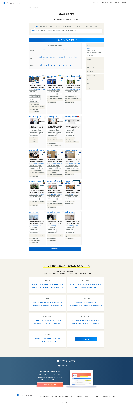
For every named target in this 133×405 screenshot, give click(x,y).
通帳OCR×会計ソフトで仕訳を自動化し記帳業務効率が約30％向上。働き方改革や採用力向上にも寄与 (73, 191)
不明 (40, 65)
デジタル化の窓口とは (44, 396)
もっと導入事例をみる (55, 248)
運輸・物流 (52, 57)
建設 (76, 57)
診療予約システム (48, 302)
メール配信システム (85, 320)
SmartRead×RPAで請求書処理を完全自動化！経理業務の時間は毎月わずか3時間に (55, 191)
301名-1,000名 (60, 65)
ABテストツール (95, 320)
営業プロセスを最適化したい (36, 170)
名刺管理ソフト (38, 338)
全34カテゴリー (47, 309)
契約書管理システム (91, 302)
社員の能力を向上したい (35, 240)
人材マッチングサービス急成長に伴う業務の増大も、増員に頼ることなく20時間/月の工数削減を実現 (37, 191)
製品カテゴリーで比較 (107, 3)
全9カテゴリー (47, 291)
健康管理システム (91, 287)
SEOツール (81, 323)
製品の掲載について (107, 396)
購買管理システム (97, 305)
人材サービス (42, 60)
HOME (30, 7)
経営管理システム (48, 284)
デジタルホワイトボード (40, 320)
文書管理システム (66, 49)
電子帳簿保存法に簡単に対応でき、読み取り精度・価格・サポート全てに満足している (73, 222)
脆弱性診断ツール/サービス (41, 323)
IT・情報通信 (60, 57)
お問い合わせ (98, 396)
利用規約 (71, 396)
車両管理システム (37, 305)
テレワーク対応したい (71, 30)
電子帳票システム (43, 52)
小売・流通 (45, 57)
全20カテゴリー (85, 309)
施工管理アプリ (58, 302)
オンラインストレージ (55, 49)
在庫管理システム (47, 305)
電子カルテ (40, 302)
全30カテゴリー (47, 327)
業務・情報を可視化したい (53, 96)
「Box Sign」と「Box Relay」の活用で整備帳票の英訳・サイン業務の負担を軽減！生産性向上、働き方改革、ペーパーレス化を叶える (37, 86)
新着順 (57, 73)
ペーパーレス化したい (41, 30)
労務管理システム (87, 305)
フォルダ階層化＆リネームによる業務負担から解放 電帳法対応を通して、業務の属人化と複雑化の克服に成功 (37, 127)
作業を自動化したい (34, 109)
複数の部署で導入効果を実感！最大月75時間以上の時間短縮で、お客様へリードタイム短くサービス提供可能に (37, 160)
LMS (76, 287)
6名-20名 (45, 65)
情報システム (33, 91)
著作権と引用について (79, 396)
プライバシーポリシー (89, 396)
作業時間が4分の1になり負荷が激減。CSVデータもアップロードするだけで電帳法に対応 (55, 222)
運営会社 (114, 396)
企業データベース (36, 287)
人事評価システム (96, 284)
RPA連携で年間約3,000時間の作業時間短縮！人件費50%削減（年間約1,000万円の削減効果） (73, 86)
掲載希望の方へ (125, 3)
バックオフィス (33, 94)
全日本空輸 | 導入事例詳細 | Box (39, 89)
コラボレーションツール (57, 287)
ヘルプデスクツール (51, 341)
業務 (58, 91)
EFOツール (74, 323)
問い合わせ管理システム (76, 305)
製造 (40, 57)
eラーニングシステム (75, 284)
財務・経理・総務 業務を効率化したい (56, 30)
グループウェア (45, 287)
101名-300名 (52, 65)
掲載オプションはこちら (50, 384)
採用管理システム (86, 284)
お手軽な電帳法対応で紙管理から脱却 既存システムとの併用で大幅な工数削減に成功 (55, 127)
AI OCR (50, 52)
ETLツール (58, 320)
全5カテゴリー (47, 345)
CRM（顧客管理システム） (50, 338)
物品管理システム (57, 305)
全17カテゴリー (85, 327)
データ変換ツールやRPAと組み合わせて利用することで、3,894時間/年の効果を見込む (73, 160)
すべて (33, 30)
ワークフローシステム (37, 284)
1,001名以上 (68, 65)
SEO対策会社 (75, 320)
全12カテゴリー (85, 291)
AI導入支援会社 (51, 320)
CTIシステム (42, 341)
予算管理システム (58, 284)
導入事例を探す (96, 3)
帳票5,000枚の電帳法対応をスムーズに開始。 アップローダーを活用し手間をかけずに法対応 (37, 222)
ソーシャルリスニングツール (92, 323)
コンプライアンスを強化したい (54, 145)
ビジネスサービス (69, 57)
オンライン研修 (82, 287)
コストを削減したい (34, 142)
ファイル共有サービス (44, 49)
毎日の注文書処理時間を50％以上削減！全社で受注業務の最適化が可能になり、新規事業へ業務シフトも (55, 160)
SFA (59, 338)
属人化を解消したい (34, 140)
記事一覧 (117, 3)
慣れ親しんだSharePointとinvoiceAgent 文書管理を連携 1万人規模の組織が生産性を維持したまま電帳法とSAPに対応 (73, 127)
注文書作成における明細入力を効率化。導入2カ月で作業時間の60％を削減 (55, 86)
